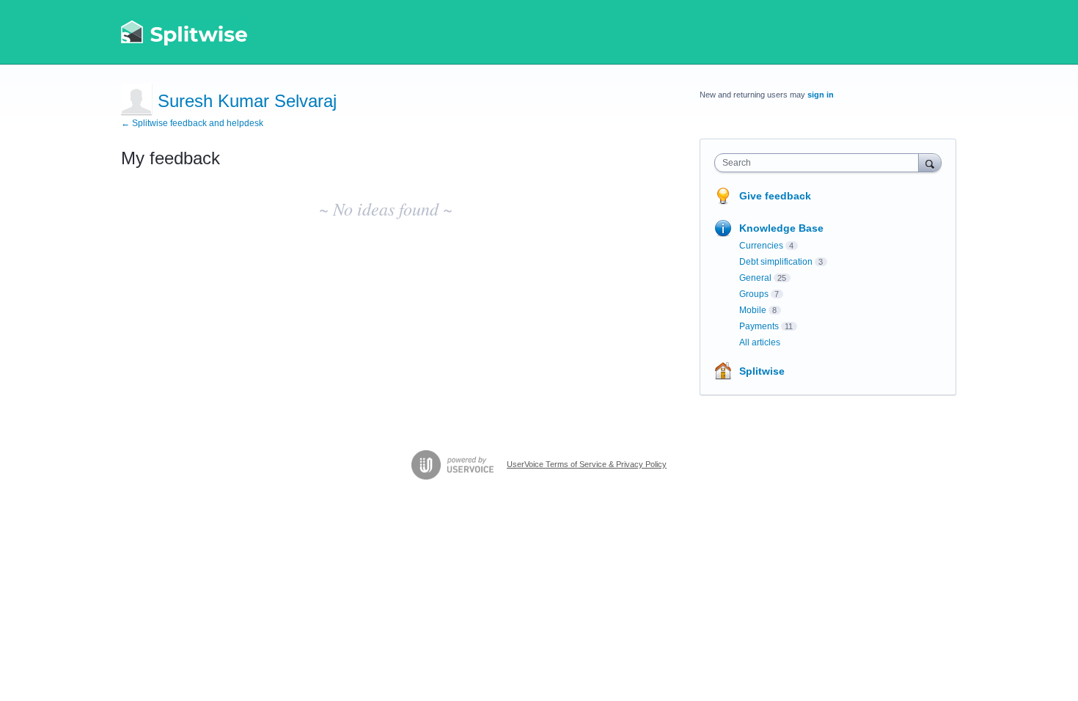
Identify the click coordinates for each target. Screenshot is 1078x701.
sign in (820, 94)
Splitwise (762, 371)
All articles (759, 342)
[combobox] (820, 163)
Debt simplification (776, 262)
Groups (754, 294)
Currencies (761, 246)
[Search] (930, 162)
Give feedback (775, 196)
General (755, 278)
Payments (759, 326)
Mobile (752, 310)
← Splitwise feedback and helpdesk (192, 123)
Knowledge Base (781, 228)
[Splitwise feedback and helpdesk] (185, 32)
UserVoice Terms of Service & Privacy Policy (587, 464)
